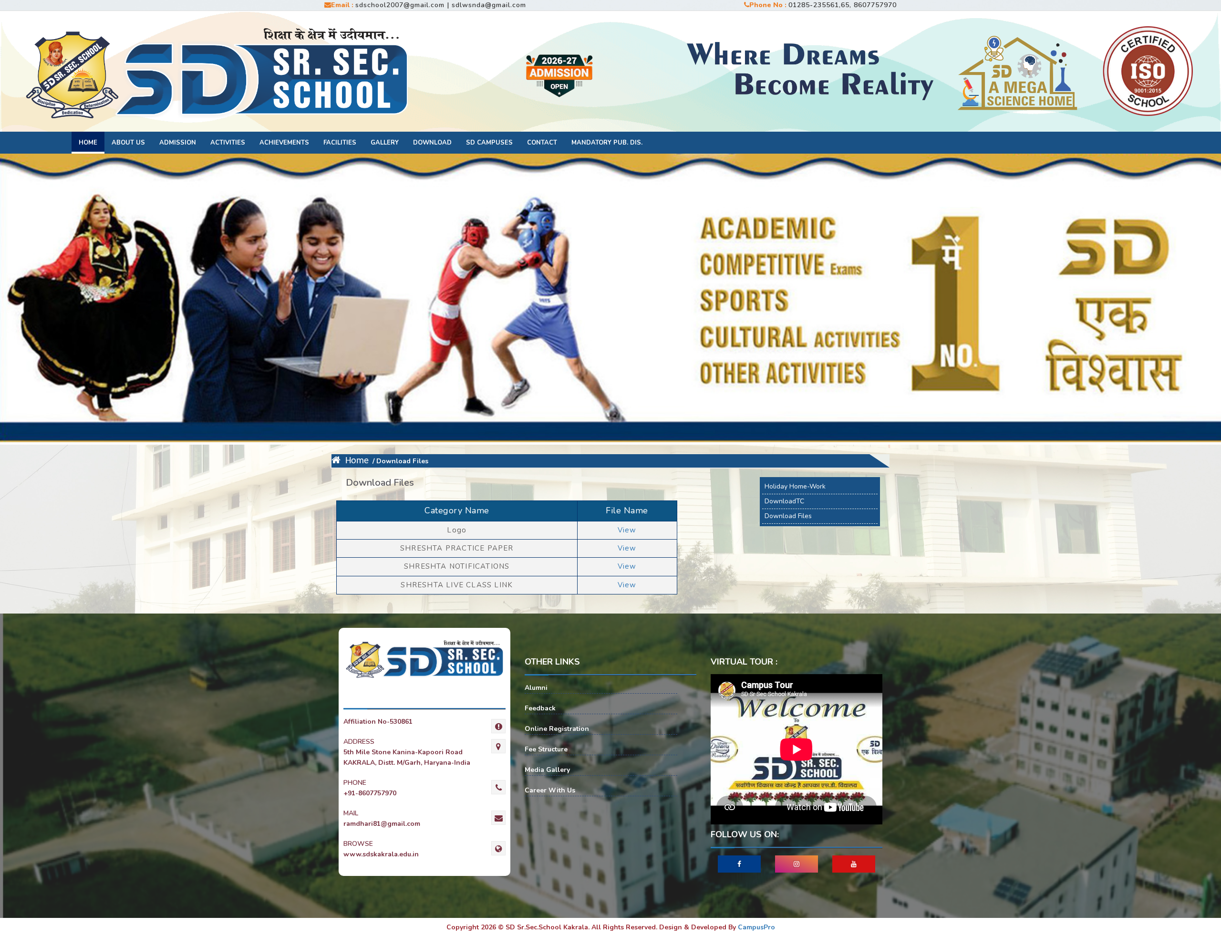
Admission (177, 142)
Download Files (788, 516)
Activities (227, 142)
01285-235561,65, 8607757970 (842, 5)
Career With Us (550, 790)
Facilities (339, 142)
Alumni (536, 687)
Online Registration (557, 728)
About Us (128, 142)
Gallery (385, 142)
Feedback (540, 708)
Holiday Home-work (795, 486)
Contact (542, 142)
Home (88, 142)
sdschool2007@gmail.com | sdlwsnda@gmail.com (440, 5)
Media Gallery (547, 769)
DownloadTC (784, 501)
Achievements (284, 142)
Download (432, 142)
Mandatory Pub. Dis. (606, 142)
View (627, 530)
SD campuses (489, 142)
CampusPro (756, 927)
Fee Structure (546, 749)
